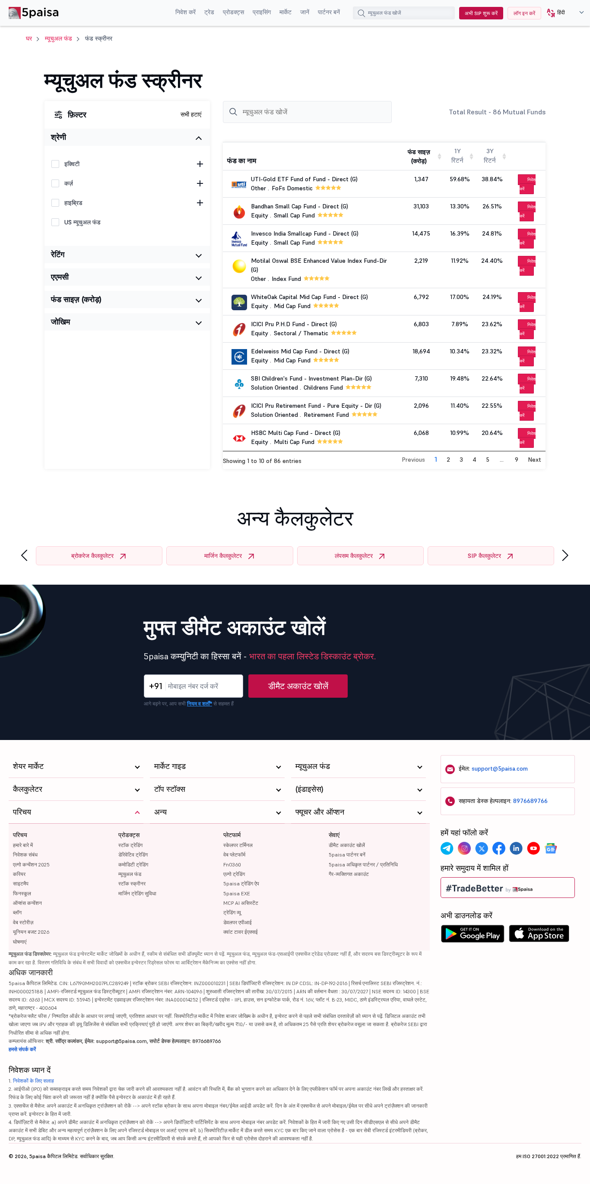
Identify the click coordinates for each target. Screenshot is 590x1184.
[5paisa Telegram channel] (447, 848)
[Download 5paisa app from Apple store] (539, 936)
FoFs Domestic (292, 188)
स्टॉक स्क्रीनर (132, 883)
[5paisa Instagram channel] (464, 848)
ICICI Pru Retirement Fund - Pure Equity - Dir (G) (316, 405)
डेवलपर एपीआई (237, 922)
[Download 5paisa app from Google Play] (472, 936)
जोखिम (60, 322)
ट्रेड (209, 12)
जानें (304, 12)
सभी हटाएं (191, 114)
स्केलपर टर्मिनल (238, 845)
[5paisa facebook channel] (498, 848)
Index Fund (286, 279)
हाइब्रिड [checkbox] (73, 203)
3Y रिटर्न (490, 155)
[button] (562, 13)
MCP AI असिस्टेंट (240, 903)
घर (29, 38)
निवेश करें (185, 12)
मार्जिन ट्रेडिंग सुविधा (137, 893)
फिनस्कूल (22, 893)
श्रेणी (58, 137)
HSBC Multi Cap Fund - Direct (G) (295, 433)
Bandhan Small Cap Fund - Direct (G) (299, 206)
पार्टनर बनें (329, 12)
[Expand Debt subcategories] (200, 183)
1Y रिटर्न (457, 155)
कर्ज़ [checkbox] (68, 183)
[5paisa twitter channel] (481, 848)
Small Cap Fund (294, 215)
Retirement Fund (326, 415)
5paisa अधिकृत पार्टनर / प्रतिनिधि (363, 864)
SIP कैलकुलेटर (484, 556)
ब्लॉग (17, 912)
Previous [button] (413, 459)
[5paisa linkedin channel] (516, 848)
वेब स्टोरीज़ (23, 922)
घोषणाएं (19, 941)
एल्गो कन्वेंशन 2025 (31, 864)
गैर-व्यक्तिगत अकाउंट (349, 874)
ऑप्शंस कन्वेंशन (27, 903)
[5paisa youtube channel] (533, 848)
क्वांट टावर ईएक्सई (240, 932)
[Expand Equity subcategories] (200, 164)
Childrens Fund (323, 387)
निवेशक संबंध (25, 854)
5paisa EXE (236, 893)
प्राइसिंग (262, 12)
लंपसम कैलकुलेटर (354, 556)
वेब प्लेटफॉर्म (234, 854)
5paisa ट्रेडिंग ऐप (241, 883)
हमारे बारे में (23, 845)
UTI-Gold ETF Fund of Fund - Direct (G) (304, 179)
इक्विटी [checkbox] (71, 164)
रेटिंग (57, 254)
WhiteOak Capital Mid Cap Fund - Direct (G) (309, 297)
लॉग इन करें (524, 13)
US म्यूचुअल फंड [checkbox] (82, 222)
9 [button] (516, 459)
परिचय (20, 835)
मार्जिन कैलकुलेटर (223, 556)
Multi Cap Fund (294, 442)
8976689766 (530, 801)
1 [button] (436, 459)
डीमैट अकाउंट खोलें (298, 686)
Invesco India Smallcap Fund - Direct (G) (304, 233)
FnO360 (232, 864)
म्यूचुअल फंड (58, 38)
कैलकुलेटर (27, 789)
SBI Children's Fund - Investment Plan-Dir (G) (311, 378)
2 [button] (448, 459)
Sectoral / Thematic (301, 333)
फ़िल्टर (77, 115)
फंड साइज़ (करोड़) (76, 299)
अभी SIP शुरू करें (481, 13)
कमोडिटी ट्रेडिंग (133, 864)
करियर (19, 874)
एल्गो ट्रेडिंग (234, 874)
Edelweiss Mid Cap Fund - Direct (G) (300, 351)
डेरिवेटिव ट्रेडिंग (133, 854)
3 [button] (461, 459)
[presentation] (24, 555)
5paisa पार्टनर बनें (347, 854)
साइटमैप (21, 883)
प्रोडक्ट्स (233, 12)
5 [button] (487, 459)
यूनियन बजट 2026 (31, 932)
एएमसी (60, 277)
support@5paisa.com (500, 768)
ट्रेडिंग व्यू (232, 912)
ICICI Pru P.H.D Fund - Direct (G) (294, 324)
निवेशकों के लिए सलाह (33, 1080)
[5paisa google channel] (550, 848)
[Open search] (361, 14)
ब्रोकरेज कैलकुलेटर (92, 556)
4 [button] (474, 459)
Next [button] (534, 459)
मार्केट (285, 12)
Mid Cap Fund (292, 306)
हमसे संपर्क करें (22, 1049)
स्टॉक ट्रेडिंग (130, 845)
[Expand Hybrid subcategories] (200, 203)
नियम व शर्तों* (199, 703)
